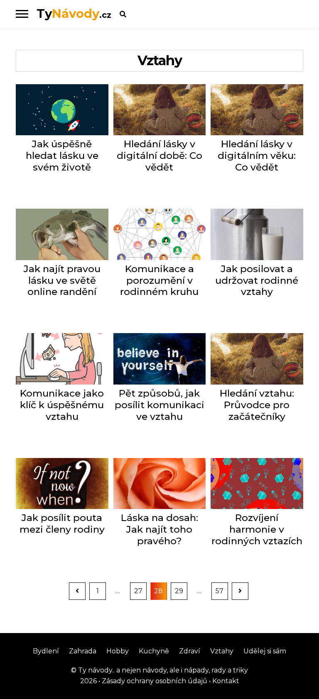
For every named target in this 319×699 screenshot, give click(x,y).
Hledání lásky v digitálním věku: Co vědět (257, 156)
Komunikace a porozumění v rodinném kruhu (159, 280)
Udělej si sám (264, 651)
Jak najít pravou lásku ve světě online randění (62, 280)
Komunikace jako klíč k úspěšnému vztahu (62, 405)
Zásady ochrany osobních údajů (153, 681)
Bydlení (46, 651)
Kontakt (225, 681)
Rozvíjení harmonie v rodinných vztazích (256, 529)
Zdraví (189, 651)
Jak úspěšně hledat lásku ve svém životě (62, 156)
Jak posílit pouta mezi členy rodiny (62, 523)
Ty (74, 13)
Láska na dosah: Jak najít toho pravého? (159, 529)
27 (140, 591)
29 (180, 591)
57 (221, 591)
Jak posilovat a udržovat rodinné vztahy (256, 280)
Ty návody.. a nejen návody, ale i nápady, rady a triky (162, 670)
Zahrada (82, 651)
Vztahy (221, 651)
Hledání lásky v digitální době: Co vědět (159, 156)
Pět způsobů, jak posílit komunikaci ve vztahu (159, 405)
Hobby (117, 651)
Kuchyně (154, 651)
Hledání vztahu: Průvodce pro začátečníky (257, 405)
